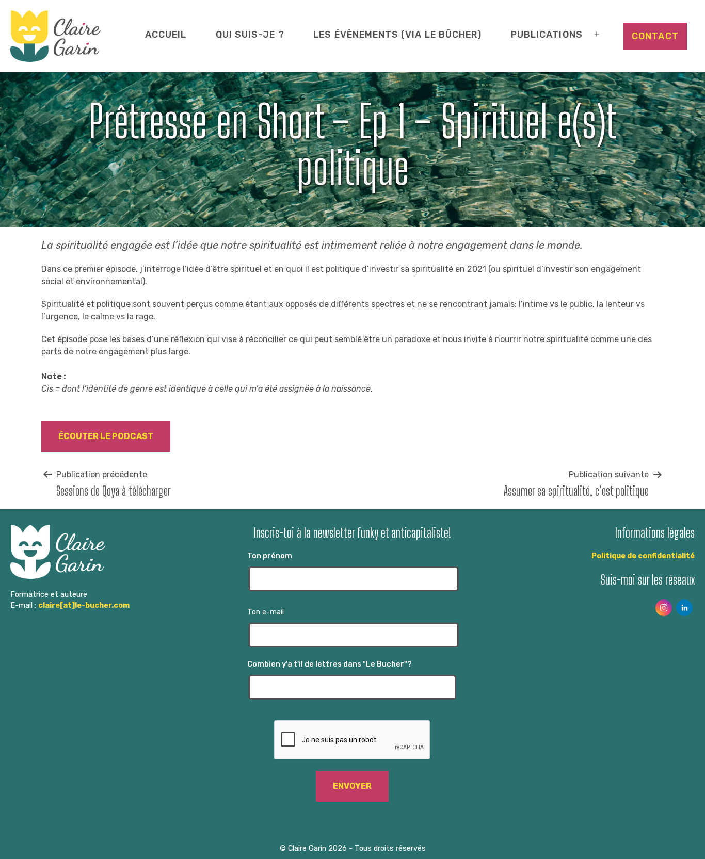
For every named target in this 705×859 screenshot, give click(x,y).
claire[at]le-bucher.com (84, 605)
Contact (655, 35)
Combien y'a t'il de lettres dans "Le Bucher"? (329, 664)
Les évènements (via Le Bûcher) (397, 34)
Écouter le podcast (105, 436)
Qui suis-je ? (250, 34)
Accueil (165, 34)
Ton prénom (269, 556)
